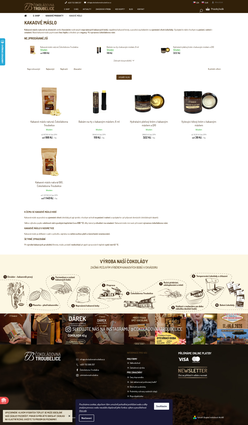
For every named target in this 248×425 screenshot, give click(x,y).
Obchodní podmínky (138, 387)
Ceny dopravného (137, 377)
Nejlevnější (50, 69)
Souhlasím (161, 406)
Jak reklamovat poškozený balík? (143, 382)
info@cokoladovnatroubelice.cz (92, 359)
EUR (206, 2)
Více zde (82, 410)
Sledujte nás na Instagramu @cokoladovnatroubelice (127, 329)
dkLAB (220, 417)
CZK (197, 2)
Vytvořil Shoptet (203, 417)
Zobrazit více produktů (123, 60)
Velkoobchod (135, 363)
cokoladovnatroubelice (89, 375)
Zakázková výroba (137, 367)
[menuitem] (67, 9)
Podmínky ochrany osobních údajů (143, 391)
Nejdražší (64, 69)
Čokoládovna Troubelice (89, 370)
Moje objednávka (136, 396)
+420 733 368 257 (87, 364)
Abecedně (78, 69)
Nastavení (87, 418)
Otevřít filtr (124, 77)
